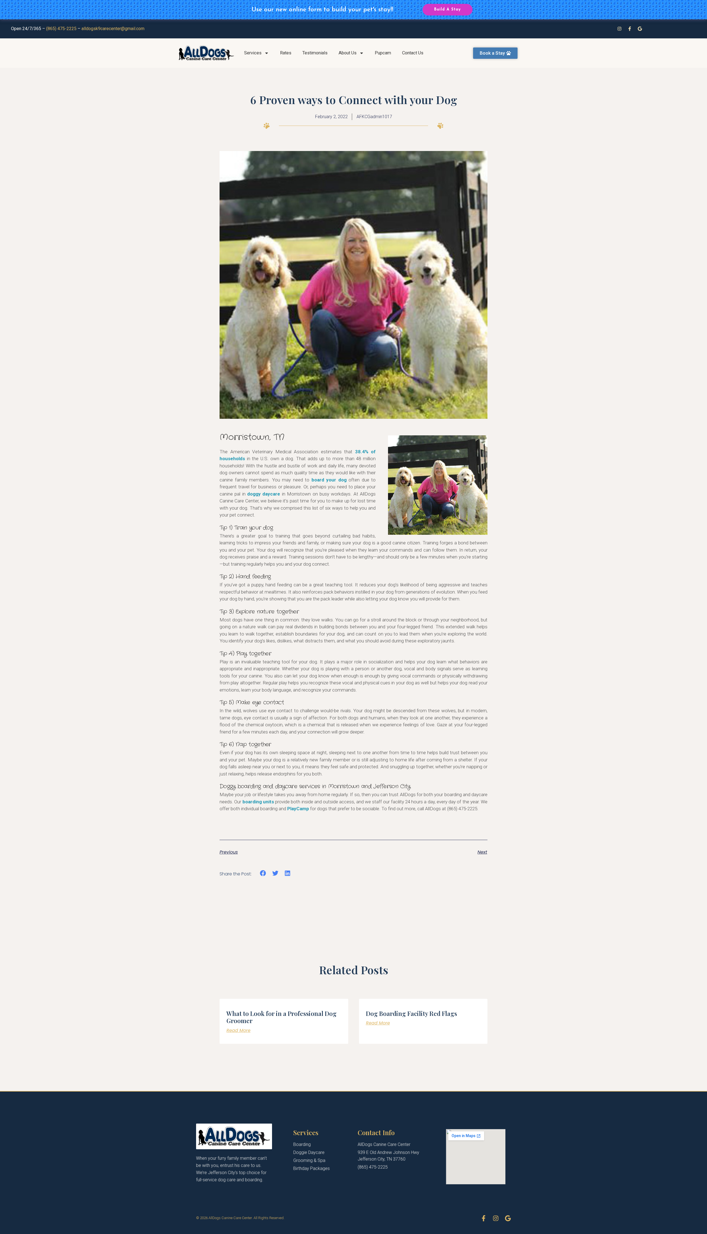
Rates (285, 52)
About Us (348, 52)
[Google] (639, 28)
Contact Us (412, 52)
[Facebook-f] (629, 28)
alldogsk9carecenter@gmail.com (112, 28)
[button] (263, 873)
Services (253, 52)
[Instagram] (619, 28)
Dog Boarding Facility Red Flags (411, 1013)
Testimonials (315, 52)
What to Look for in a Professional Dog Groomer (281, 1017)
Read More (238, 1030)
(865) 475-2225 (61, 28)
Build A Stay (447, 9)
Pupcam (383, 52)
